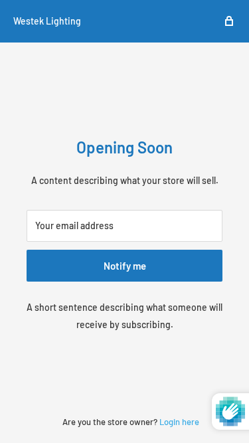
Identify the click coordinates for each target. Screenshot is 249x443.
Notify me (125, 266)
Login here (179, 421)
